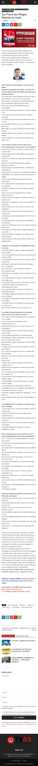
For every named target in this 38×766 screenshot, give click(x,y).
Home (3, 6)
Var (12, 11)
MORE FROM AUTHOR (22, 636)
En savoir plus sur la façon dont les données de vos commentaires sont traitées (19, 724)
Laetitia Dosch (30, 605)
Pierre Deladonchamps (26, 607)
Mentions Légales (16, 760)
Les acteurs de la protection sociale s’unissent (10, 629)
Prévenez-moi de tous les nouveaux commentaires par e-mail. (19, 712)
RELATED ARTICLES (8, 636)
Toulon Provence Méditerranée (21, 9)
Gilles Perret (23, 605)
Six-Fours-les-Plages (6, 11)
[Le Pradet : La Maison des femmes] (6, 643)
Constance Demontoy (12, 605)
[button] (35, 2)
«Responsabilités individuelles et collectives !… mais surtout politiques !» (22, 660)
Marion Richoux (6, 607)
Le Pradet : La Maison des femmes (23, 641)
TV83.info (5, 20)
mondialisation (15, 607)
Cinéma (18, 6)
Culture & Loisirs (11, 6)
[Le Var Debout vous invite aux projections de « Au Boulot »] (6, 651)
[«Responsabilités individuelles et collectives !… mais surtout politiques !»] (6, 660)
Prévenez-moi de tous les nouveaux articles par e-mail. (18, 714)
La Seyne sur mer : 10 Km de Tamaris (28, 629)
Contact (24, 760)
